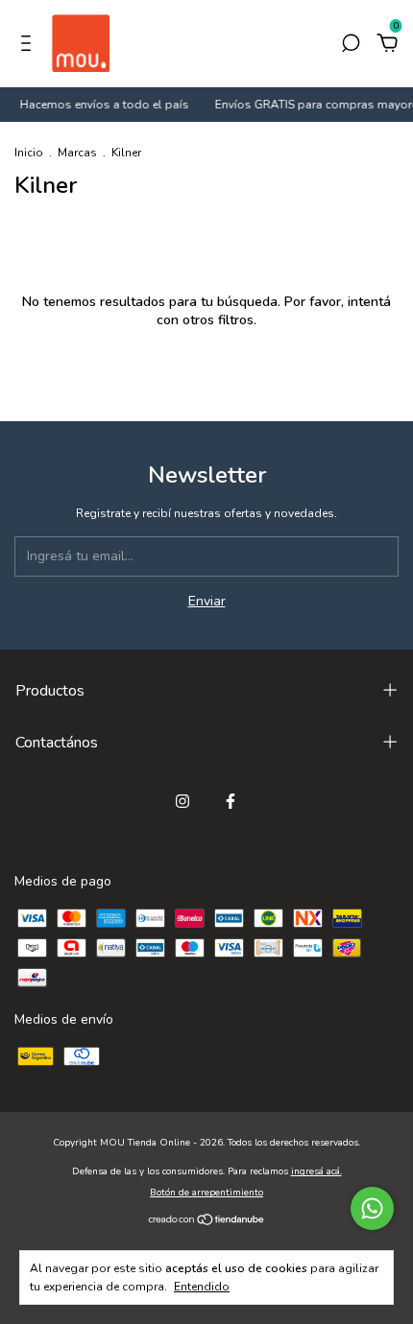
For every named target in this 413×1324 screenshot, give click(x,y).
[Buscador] (350, 45)
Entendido (202, 1286)
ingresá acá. (316, 1171)
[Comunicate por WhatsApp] (372, 1208)
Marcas (77, 152)
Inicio (28, 152)
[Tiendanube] (207, 1221)
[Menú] (29, 45)
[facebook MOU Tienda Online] (230, 801)
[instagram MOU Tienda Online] (182, 801)
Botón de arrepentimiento (206, 1192)
